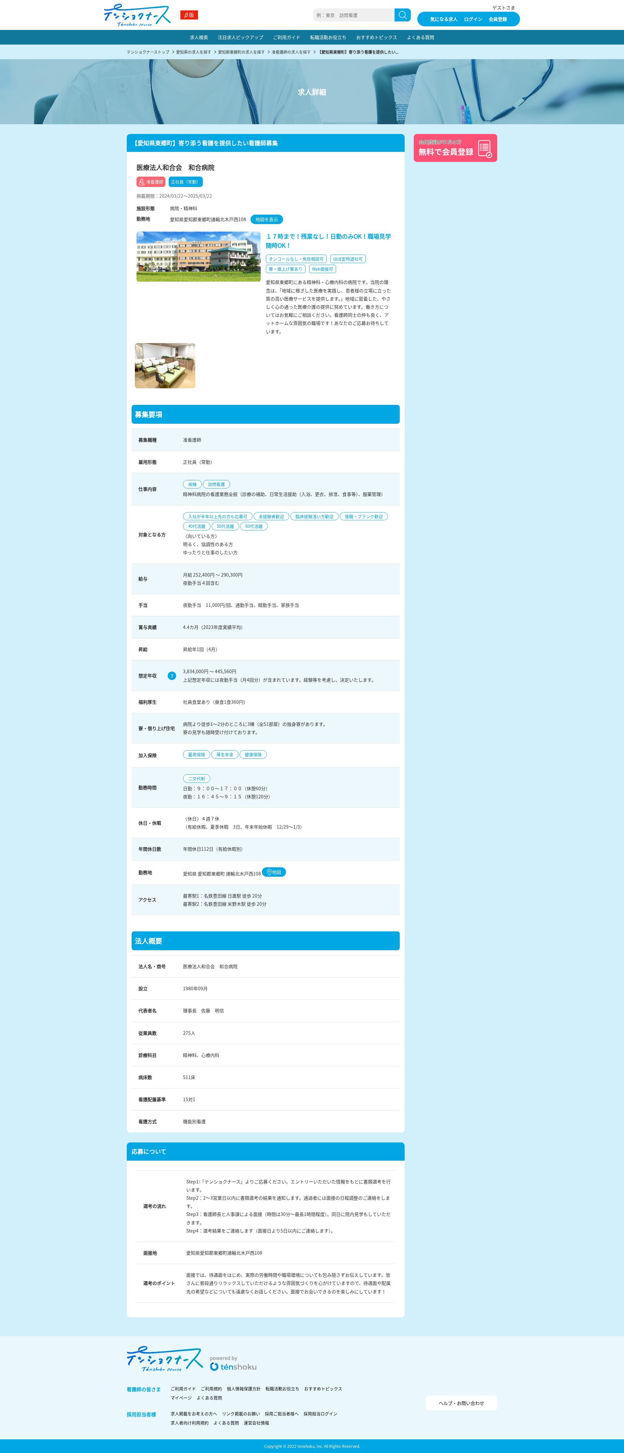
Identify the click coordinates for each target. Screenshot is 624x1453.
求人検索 (199, 37)
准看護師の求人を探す (291, 52)
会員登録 (498, 19)
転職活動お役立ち (328, 37)
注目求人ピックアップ (240, 37)
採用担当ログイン (320, 1413)
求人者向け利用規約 (190, 1423)
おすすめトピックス (376, 37)
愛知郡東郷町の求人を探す (241, 52)
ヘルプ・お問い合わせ (461, 1403)
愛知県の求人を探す (193, 52)
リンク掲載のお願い (241, 1413)
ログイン (473, 19)
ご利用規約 (211, 1388)
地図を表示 (266, 219)
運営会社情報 (256, 1423)
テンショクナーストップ (148, 52)
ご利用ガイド (286, 37)
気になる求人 (444, 19)
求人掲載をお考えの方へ (194, 1413)
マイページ (181, 1397)
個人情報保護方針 (244, 1388)
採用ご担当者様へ (282, 1413)
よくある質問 (420, 37)
